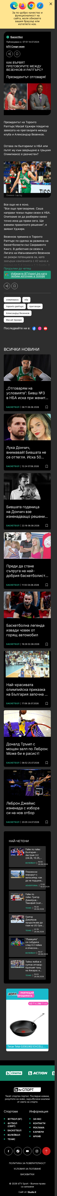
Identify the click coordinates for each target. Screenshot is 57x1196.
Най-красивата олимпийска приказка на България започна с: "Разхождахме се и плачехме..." (27, 690)
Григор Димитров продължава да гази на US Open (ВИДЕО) (34, 921)
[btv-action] (31, 1073)
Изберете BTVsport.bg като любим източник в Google (29, 275)
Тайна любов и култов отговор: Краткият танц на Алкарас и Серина (33, 966)
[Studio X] (31, 1192)
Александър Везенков (17, 313)
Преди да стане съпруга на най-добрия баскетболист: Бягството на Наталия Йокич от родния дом (26, 571)
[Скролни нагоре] (46, 1151)
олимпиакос (12, 299)
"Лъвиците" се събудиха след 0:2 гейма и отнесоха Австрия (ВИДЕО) (33, 943)
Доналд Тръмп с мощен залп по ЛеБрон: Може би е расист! (27, 749)
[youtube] (27, 1151)
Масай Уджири (14, 320)
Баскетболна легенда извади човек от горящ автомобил (25, 630)
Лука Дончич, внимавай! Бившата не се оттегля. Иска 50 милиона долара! (26, 452)
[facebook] (8, 1151)
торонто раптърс (15, 306)
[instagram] (37, 1151)
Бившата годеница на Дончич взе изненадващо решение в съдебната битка (26, 512)
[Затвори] (51, 4)
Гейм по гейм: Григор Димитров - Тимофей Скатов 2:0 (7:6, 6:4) (34, 898)
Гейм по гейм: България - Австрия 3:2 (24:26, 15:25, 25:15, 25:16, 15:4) (33, 854)
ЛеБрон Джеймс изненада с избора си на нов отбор (22, 808)
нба (26, 299)
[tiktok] (18, 1151)
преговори (34, 306)
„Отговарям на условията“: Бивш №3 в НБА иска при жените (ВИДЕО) (26, 393)
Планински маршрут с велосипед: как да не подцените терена (34, 876)
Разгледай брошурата (25, 994)
